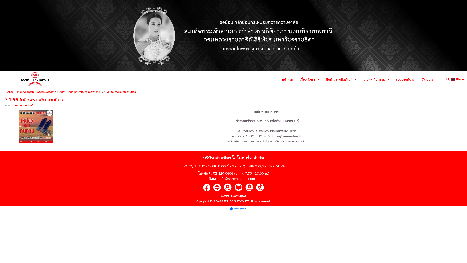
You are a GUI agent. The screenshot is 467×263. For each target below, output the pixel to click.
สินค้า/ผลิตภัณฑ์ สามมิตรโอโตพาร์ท (79, 92)
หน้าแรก (9, 92)
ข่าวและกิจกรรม (25, 92)
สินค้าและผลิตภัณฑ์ (22, 106)
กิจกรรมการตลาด (46, 92)
